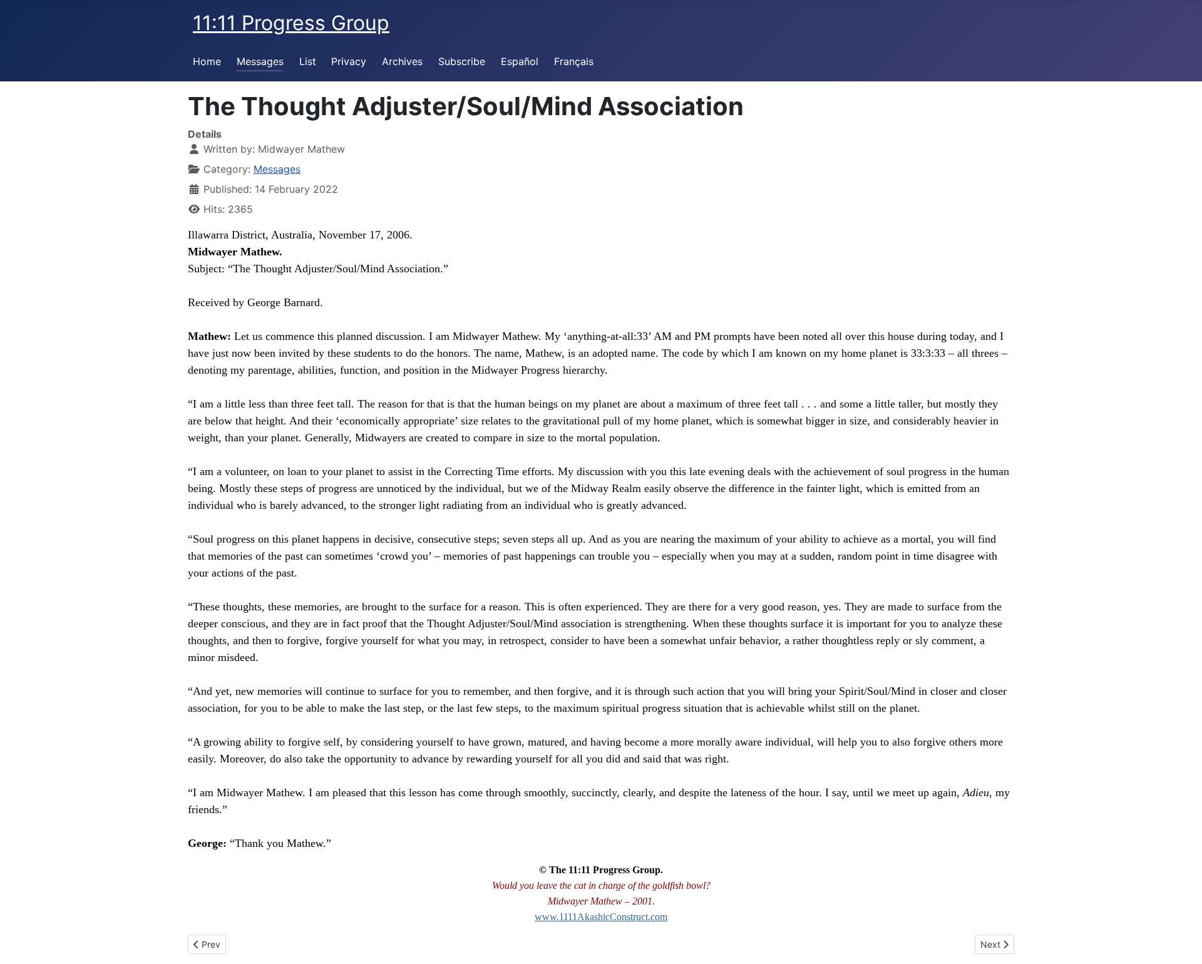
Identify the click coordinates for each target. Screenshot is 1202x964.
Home (207, 61)
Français (573, 61)
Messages (260, 61)
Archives (402, 61)
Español (519, 61)
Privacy (348, 61)
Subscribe (461, 61)
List (307, 61)
